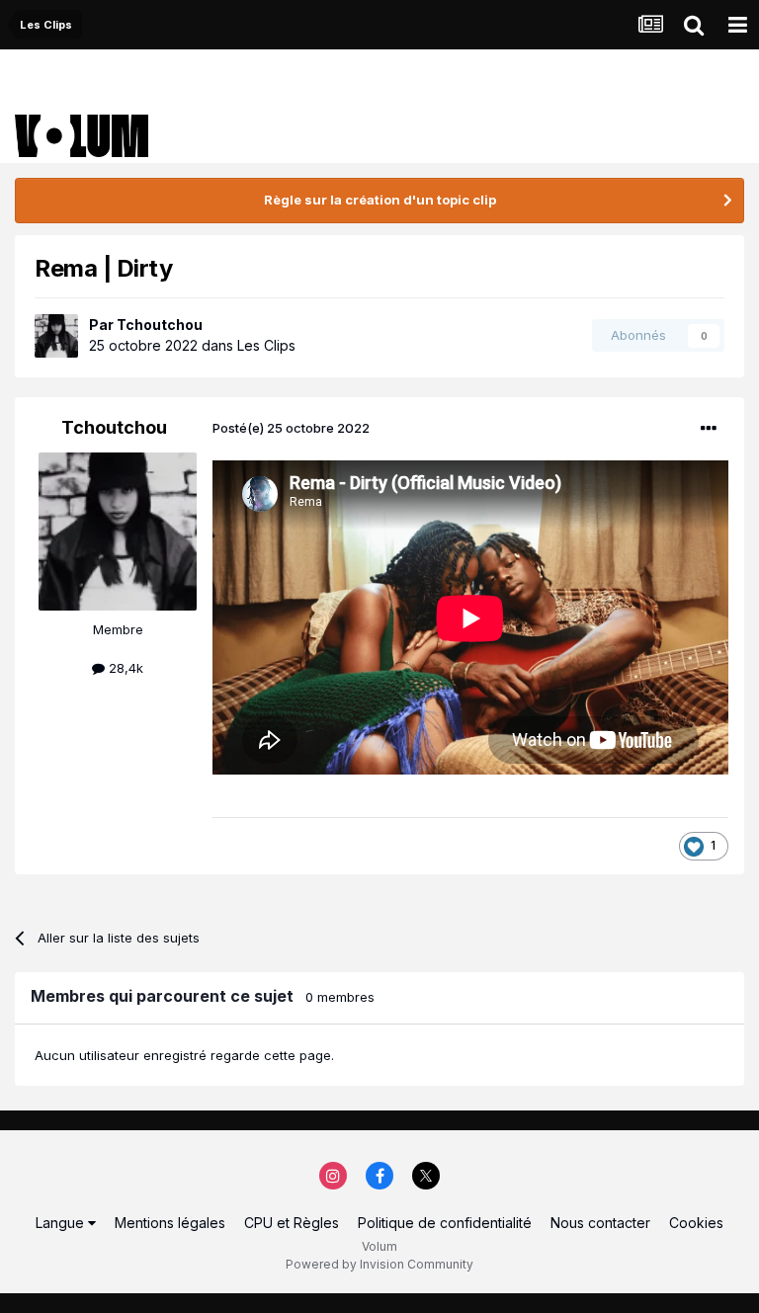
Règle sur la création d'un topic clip (380, 199)
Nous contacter (600, 1222)
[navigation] (737, 24)
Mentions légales (170, 1222)
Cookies (696, 1222)
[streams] (650, 24)
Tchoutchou (160, 324)
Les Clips (266, 345)
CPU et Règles (291, 1222)
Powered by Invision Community (379, 1264)
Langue (62, 1222)
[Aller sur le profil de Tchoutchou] (56, 336)
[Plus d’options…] (708, 429)
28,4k (124, 668)
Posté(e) (291, 428)
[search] (694, 24)
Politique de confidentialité (445, 1222)
